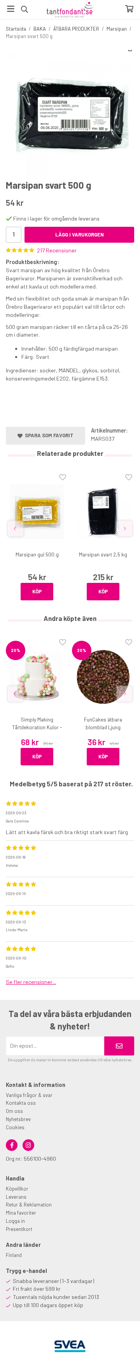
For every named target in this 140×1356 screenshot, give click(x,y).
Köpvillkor (17, 1189)
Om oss (14, 1111)
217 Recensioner (57, 250)
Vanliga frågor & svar (29, 1095)
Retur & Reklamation (29, 1204)
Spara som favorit (48, 435)
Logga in (15, 1221)
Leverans (16, 1197)
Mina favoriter (21, 1213)
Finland (14, 1255)
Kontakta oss (21, 1103)
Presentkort (19, 1229)
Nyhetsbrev (18, 1119)
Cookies (15, 1127)
